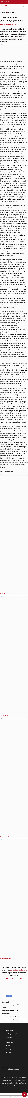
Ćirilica (2, 1)
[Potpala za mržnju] (14, 590)
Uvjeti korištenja (10, 1031)
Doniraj (9, 995)
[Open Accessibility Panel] (24, 1094)
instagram (10, 1049)
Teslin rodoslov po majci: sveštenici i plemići (14, 1019)
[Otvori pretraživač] (23, 6)
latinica (7, 1)
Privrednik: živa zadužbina (9, 837)
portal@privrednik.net (18, 970)
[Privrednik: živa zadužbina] (14, 833)
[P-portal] (6, 6)
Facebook (10, 1042)
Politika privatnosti (11, 1034)
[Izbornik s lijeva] (14, 955)
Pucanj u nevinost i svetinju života (11, 1016)
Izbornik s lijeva (5, 958)
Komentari (3, 12)
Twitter (9, 1052)
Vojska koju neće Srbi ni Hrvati (10, 1010)
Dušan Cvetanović (10, 24)
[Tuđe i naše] (14, 712)
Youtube (9, 1045)
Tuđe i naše (4, 715)
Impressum (9, 1037)
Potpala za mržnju (6, 594)
